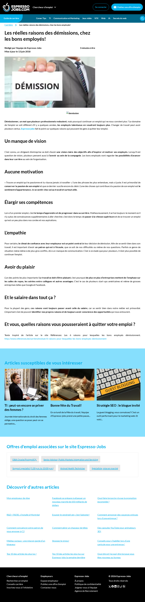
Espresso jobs (28, 128)
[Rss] (124, 586)
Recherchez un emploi (17, 580)
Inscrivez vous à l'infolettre (20, 587)
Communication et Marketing (66, 18)
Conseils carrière (15, 584)
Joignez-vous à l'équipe (86, 587)
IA (109, 18)
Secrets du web (119, 18)
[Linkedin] (115, 586)
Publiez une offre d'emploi (128, 7)
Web (103, 18)
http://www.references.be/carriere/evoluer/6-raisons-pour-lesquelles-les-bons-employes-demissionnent (55, 338)
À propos (79, 580)
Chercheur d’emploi (43, 7)
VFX (96, 18)
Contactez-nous (48, 587)
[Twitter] (110, 586)
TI (50, 18)
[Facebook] (112, 586)
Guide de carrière (11, 18)
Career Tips (41, 18)
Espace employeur (49, 580)
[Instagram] (118, 586)
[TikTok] (121, 586)
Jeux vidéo (87, 18)
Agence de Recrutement (86, 591)
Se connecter (101, 7)
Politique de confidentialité (88, 584)
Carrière (9, 24)
